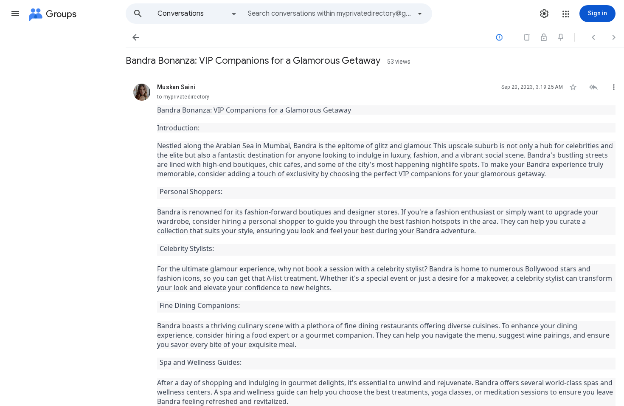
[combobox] (329, 13)
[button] (15, 13)
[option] (197, 13)
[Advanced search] (420, 13)
